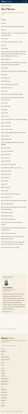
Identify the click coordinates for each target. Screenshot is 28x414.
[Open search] (23, 1)
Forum (2, 365)
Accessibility (4, 397)
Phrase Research (5, 381)
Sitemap (3, 405)
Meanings (3, 351)
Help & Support (4, 378)
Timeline (3, 373)
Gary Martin (7, 287)
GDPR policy (4, 389)
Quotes (2, 362)
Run (7, 27)
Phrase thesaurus (9, 328)
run (5, 30)
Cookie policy (4, 392)
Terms (2, 403)
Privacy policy (4, 395)
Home (2, 328)
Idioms (2, 354)
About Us (3, 370)
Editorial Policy (4, 384)
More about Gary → (7, 311)
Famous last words (5, 359)
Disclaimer (3, 400)
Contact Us (3, 375)
